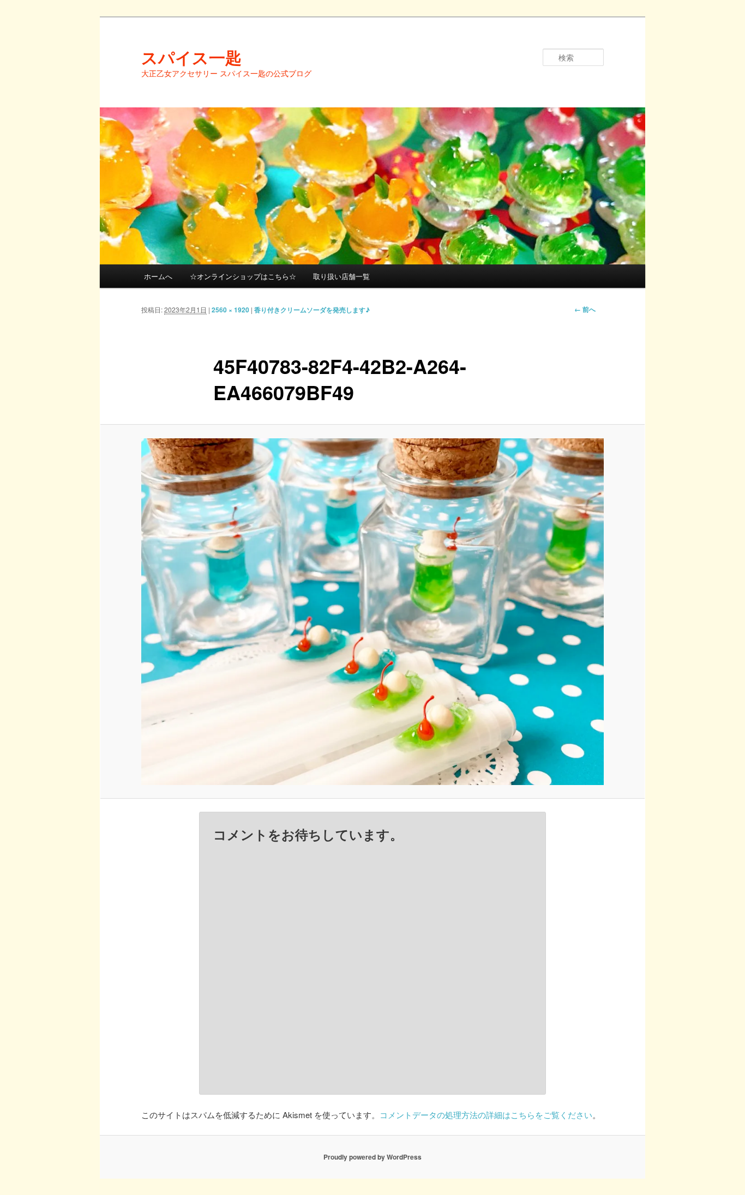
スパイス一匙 (191, 57)
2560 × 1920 (230, 310)
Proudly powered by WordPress (372, 1157)
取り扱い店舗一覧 (341, 276)
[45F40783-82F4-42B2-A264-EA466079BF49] (372, 611)
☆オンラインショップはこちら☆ (243, 276)
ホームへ (158, 276)
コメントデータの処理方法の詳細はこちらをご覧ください (486, 1114)
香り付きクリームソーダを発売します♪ (312, 310)
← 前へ (585, 309)
